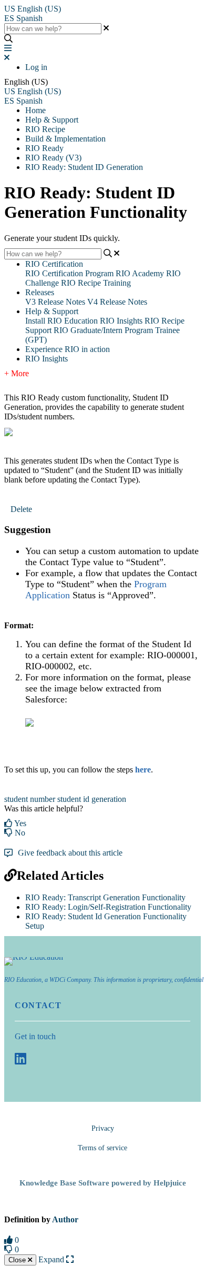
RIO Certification (54, 263)
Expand (52, 1259)
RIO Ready (44, 148)
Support (38, 330)
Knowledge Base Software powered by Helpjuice (102, 1183)
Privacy (102, 1128)
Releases (39, 292)
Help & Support (51, 119)
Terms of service (102, 1148)
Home (35, 110)
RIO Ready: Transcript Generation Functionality (105, 897)
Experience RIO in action (67, 349)
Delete (21, 509)
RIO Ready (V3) (53, 157)
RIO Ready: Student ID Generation (84, 167)
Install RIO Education (61, 320)
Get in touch (35, 1036)
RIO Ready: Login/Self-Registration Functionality (108, 906)
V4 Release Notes (117, 301)
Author (65, 1219)
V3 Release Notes (55, 301)
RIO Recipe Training (96, 282)
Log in (36, 67)
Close (18, 1260)
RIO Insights (121, 320)
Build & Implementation (65, 138)
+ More (16, 373)
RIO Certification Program (69, 273)
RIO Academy (140, 273)
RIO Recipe (45, 129)
